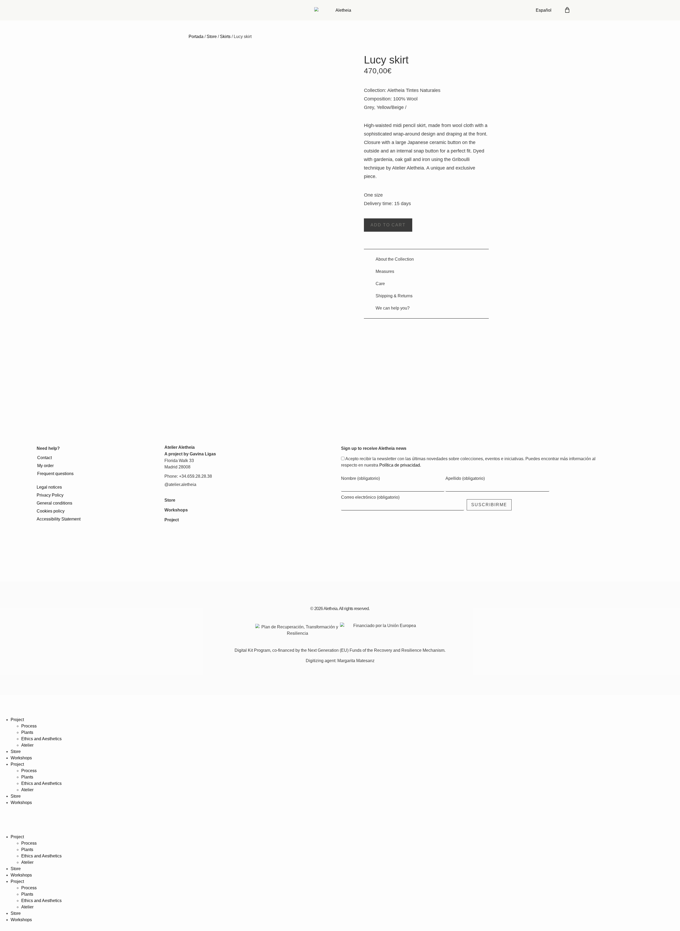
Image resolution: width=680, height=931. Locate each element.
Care (380, 283)
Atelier (27, 745)
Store (212, 36)
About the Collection (395, 259)
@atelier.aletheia (180, 484)
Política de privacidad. (400, 465)
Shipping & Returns (394, 296)
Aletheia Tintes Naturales (413, 90)
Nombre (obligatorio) (360, 478)
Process (29, 726)
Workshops (176, 510)
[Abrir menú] (598, 9)
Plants (27, 732)
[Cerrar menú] (6, 708)
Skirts (225, 36)
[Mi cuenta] (582, 9)
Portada (196, 36)
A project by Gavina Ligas (190, 454)
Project (171, 520)
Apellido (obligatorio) (465, 478)
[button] (388, 225)
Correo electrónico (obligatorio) (370, 497)
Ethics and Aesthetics (41, 739)
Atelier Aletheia (179, 447)
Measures (385, 271)
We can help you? (393, 308)
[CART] (567, 9)
